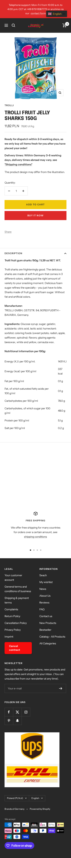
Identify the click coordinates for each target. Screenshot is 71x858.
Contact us (45, 616)
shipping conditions (35, 536)
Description (13, 253)
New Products (47, 623)
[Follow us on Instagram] (26, 712)
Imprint (9, 636)
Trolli (9, 105)
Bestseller (45, 629)
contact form (38, 13)
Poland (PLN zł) (15, 798)
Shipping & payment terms (17, 600)
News (42, 589)
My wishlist (46, 582)
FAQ (41, 609)
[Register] (60, 688)
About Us (45, 595)
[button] (56, 14)
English (35, 798)
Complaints (11, 609)
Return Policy (12, 616)
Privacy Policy (13, 629)
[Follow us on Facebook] (9, 712)
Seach (43, 575)
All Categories (47, 643)
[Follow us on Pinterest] (9, 720)
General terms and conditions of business (18, 589)
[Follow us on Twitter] (17, 712)
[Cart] (64, 25)
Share (8, 232)
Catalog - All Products (52, 636)
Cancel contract (14, 648)
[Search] (13, 25)
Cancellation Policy (16, 623)
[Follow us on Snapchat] (17, 720)
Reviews (44, 602)
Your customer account (13, 578)
